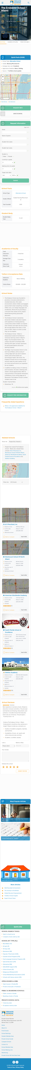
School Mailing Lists (7, 1050)
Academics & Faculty (13, 42)
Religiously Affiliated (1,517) (10, 972)
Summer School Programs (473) (11, 957)
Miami (18, 21)
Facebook (17, 1062)
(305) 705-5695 (13, 27)
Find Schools (5, 1031)
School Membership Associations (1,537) (14, 975)
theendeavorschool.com (13, 32)
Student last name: (7, 148)
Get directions (12, 102)
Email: (3, 130)
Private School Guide (7, 1039)
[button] (3, 767)
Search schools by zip (9, 934)
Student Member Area (8, 1036)
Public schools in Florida (9, 994)
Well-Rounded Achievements (12, 888)
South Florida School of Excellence (15, 456)
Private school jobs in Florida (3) (12, 987)
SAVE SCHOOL (17, 114)
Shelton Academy (10, 458)
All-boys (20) (6, 949)
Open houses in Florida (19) (10, 984)
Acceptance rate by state (10, 1006)
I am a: (4, 743)
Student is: (5, 154)
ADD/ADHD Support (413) (10, 967)
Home (3, 1025)
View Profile (24, 537)
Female (10, 157)
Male (4, 157)
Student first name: (7, 142)
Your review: (5, 750)
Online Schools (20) (8, 969)
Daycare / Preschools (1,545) (10, 954)
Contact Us (5, 1044)
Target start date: (6, 173)
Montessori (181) (7, 951)
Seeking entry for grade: (8, 166)
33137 (23, 21)
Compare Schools (6, 1042)
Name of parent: (6, 136)
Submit (15, 180)
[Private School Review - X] (13, 1062)
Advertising (5, 1053)
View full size (4, 102)
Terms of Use (11, 1067)
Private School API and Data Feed (11, 1055)
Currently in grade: (7, 160)
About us (4, 1028)
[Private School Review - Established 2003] (15, 3)
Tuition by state (7, 1003)
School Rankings (6, 1033)
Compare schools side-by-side (11, 937)
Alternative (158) (7, 964)
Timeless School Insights (11, 896)
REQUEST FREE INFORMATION (16, 395)
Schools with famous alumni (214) (12, 977)
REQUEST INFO (18, 108)
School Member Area (7, 1047)
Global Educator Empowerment (13, 893)
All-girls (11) (6, 946)
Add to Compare (9, 537)
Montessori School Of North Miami (14, 453)
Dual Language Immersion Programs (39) (14, 959)
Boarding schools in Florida (10, 996)
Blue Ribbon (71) (7, 944)
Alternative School (15, 61)
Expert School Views (10, 898)
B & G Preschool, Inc (15, 451)
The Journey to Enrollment (11, 891)
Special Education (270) (9, 962)
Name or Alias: (20, 743)
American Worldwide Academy (13, 455)
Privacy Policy (20, 1067)
